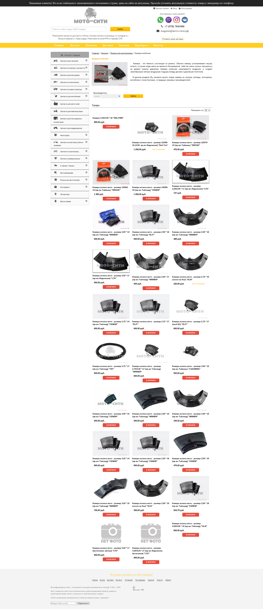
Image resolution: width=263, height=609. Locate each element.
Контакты (119, 580)
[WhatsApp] (160, 22)
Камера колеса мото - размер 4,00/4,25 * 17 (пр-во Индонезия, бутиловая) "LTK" (147, 551)
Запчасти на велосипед (69, 152)
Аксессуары (64, 135)
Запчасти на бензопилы (69, 82)
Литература (65, 194)
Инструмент (65, 187)
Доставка (110, 580)
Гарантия (151, 580)
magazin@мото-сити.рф (175, 30)
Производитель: (100, 93)
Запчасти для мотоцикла (70, 75)
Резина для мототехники (122, 53)
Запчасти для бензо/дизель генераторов (68, 120)
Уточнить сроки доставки (172, 39)
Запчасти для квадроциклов (71, 128)
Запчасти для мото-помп (70, 104)
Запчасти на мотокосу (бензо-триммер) (69, 143)
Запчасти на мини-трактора (71, 89)
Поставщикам (140, 580)
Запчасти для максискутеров (71, 111)
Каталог (104, 53)
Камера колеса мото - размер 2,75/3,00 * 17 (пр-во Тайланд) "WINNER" (146, 369)
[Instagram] (177, 22)
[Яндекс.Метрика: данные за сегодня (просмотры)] (138, 588)
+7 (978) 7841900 (174, 26)
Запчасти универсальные (70, 159)
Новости (160, 580)
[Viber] (168, 22)
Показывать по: (197, 110)
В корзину (111, 127)
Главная (95, 53)
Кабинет (168, 580)
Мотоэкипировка (66, 173)
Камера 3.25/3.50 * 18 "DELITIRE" (108, 118)
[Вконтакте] (185, 22)
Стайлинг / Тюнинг (67, 166)
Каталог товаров (72, 55)
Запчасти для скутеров (69, 61)
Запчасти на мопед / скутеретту (72, 68)
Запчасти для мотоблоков (70, 96)
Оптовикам (129, 580)
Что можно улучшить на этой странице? (131, 574)
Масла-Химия (65, 201)
